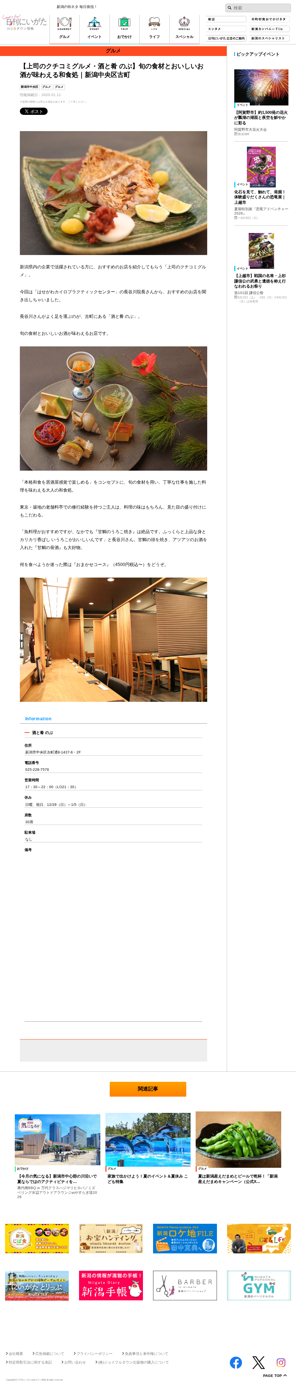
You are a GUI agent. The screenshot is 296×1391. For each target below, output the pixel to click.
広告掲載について (49, 1354)
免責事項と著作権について (146, 1354)
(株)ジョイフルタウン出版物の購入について (133, 1362)
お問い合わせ (75, 1362)
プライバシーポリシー (95, 1354)
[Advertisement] (148, 1324)
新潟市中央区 (29, 86)
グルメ (46, 86)
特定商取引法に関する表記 (30, 1362)
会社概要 (16, 1354)
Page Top (272, 1376)
